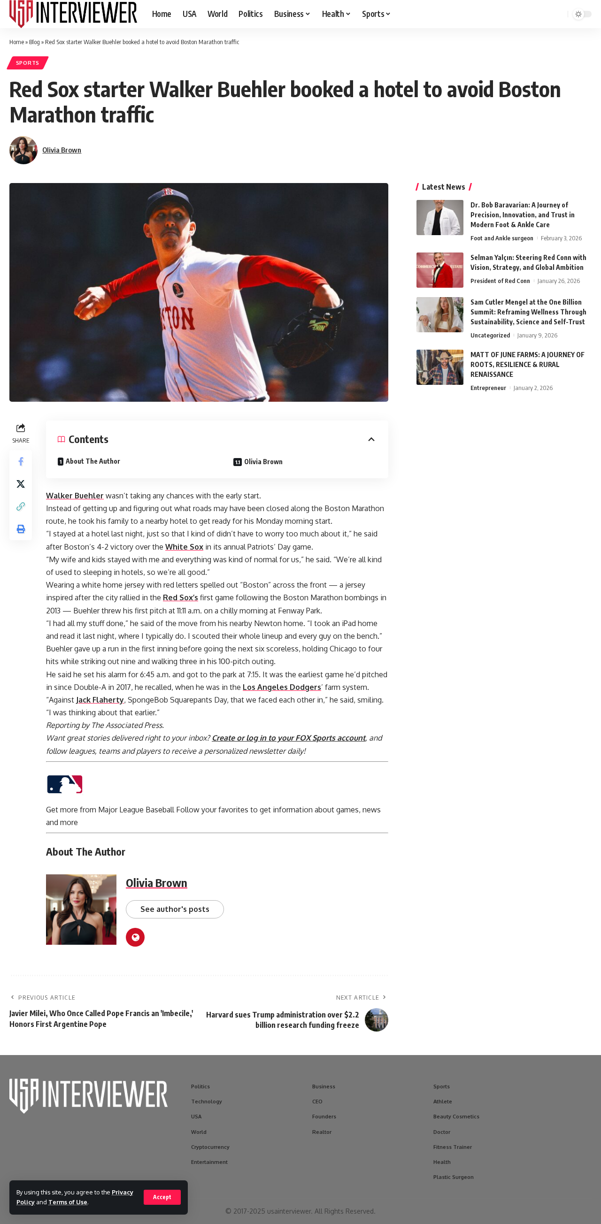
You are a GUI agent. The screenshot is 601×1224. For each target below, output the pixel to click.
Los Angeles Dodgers (282, 687)
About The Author (93, 461)
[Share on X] (20, 484)
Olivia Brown (61, 149)
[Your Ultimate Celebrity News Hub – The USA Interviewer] (73, 14)
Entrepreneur (488, 387)
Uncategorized (490, 335)
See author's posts (174, 909)
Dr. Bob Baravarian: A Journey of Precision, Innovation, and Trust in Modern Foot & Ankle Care (522, 215)
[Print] (20, 529)
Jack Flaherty (100, 699)
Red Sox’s (180, 597)
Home (16, 42)
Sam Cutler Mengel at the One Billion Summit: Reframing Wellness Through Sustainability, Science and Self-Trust (528, 312)
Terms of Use (67, 1202)
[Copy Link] (20, 506)
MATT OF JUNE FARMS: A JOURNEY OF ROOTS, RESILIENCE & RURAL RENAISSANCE (527, 364)
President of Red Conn (500, 280)
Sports (27, 62)
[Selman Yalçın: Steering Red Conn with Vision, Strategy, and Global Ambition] (439, 270)
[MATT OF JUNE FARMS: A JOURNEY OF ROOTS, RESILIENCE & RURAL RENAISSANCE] (439, 367)
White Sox (184, 546)
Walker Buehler (75, 495)
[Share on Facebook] (20, 461)
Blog (34, 42)
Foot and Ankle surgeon (501, 238)
